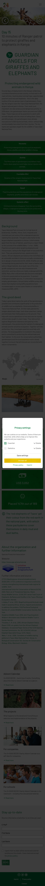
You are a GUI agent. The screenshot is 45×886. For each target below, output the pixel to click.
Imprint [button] (29, 465)
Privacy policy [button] (18, 465)
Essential (24, 443)
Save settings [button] (22, 456)
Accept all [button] (22, 461)
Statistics (24, 448)
